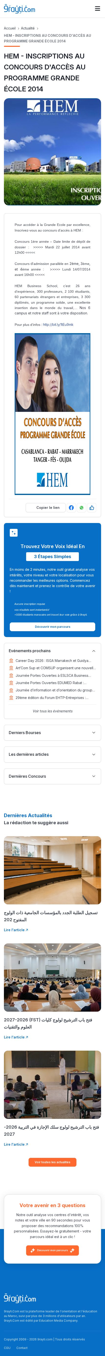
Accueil (10, 28)
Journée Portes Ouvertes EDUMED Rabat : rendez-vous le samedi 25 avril (50, 683)
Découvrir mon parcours (52, 1250)
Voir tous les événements (53, 711)
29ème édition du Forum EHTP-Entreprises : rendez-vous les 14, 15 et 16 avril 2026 (51, 698)
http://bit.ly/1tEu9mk (58, 324)
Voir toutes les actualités (52, 1162)
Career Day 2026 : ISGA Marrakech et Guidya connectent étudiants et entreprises (52, 661)
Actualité (28, 28)
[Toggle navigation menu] (97, 8)
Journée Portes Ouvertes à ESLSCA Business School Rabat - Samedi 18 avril (52, 675)
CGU (7, 1348)
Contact (22, 1348)
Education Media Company (58, 1320)
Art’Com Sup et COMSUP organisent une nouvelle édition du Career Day (55, 668)
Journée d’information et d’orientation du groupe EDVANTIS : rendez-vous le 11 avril (55, 690)
